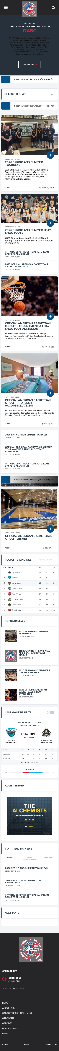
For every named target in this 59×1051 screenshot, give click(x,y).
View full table (45, 560)
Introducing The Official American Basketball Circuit (27, 252)
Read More (28, 64)
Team (10, 568)
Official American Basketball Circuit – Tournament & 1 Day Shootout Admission (28, 326)
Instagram (20, 989)
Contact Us (51, 1045)
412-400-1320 (14, 981)
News (5, 1033)
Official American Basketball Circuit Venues (28, 537)
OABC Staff (8, 1018)
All (52, 94)
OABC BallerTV (10, 1028)
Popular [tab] (48, 857)
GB (54, 568)
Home (5, 1003)
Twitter (8, 989)
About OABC (8, 1008)
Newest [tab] (11, 857)
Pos (4, 568)
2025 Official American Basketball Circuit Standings (26, 265)
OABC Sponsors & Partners (17, 1013)
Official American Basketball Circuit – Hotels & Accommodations (28, 403)
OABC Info (7, 1023)
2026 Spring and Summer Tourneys (24, 164)
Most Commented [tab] (29, 858)
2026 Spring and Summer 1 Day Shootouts (28, 231)
